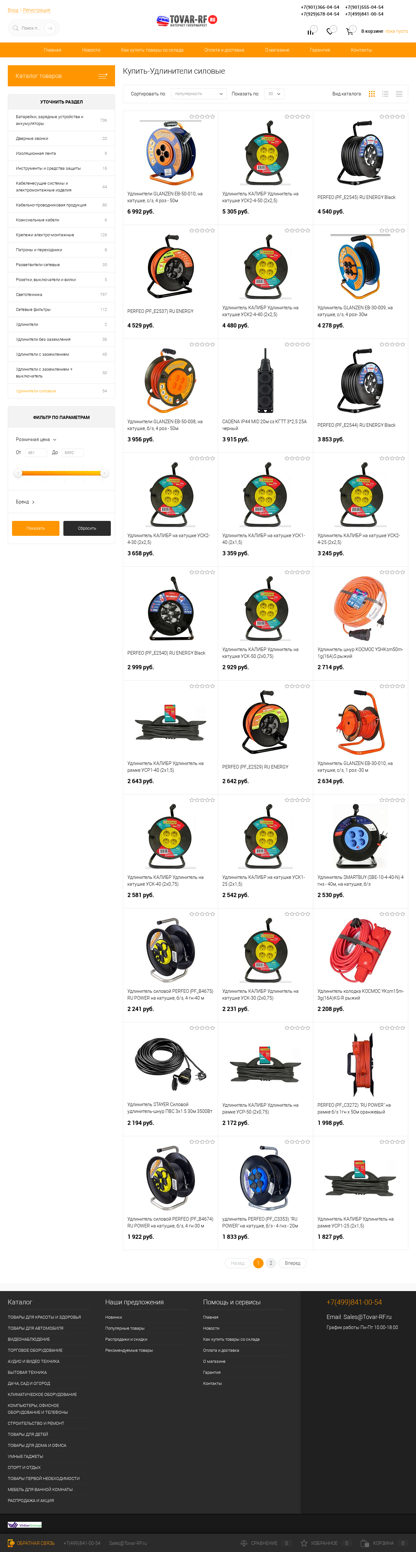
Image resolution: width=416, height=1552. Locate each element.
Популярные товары (125, 1328)
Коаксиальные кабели (37, 219)
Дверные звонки (32, 138)
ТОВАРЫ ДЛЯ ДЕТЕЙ (28, 1434)
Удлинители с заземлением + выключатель (44, 372)
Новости (91, 50)
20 (104, 138)
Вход (13, 10)
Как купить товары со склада (152, 50)
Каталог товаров (39, 75)
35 (104, 264)
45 (104, 354)
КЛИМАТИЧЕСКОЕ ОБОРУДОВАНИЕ (42, 1394)
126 (103, 234)
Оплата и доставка (224, 50)
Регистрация (36, 10)
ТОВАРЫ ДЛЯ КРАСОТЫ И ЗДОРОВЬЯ (44, 1317)
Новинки (113, 1317)
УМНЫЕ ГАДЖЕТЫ (25, 1456)
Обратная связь (35, 1543)
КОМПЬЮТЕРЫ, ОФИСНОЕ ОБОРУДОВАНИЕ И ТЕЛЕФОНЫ (38, 1409)
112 (103, 309)
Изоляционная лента (36, 153)
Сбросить (87, 528)
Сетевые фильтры (33, 309)
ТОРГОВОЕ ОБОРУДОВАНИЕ (35, 1350)
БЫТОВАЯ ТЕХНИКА (27, 1372)
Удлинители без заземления (43, 339)
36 (104, 339)
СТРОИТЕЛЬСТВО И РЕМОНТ (36, 1423)
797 (103, 294)
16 (104, 168)
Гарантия (320, 50)
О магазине (277, 50)
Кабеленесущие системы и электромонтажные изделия (44, 186)
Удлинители (27, 324)
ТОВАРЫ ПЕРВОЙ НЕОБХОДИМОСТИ (44, 1478)
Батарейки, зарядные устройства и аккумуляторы (49, 120)
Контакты (361, 50)
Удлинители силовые (36, 390)
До (55, 452)
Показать (35, 528)
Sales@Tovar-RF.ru (368, 1316)
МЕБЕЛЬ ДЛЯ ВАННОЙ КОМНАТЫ (40, 1489)
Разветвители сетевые (38, 264)
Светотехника (29, 294)
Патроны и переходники (39, 249)
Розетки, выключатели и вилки (46, 279)
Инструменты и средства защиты (48, 168)
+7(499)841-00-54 (82, 1543)
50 (104, 372)
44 (104, 186)
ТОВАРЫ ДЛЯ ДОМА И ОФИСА (37, 1445)
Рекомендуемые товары (129, 1350)
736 (103, 120)
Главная (52, 50)
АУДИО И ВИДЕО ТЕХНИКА (33, 1361)
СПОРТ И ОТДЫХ (24, 1467)
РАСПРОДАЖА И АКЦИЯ (31, 1500)
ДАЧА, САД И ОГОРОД (29, 1383)
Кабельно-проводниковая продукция (51, 205)
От (18, 452)
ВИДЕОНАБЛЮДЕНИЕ (29, 1339)
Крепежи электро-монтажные (45, 234)
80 (104, 205)
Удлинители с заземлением (42, 354)
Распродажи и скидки (126, 1339)
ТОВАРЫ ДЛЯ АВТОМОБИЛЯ (35, 1328)
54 (104, 390)
